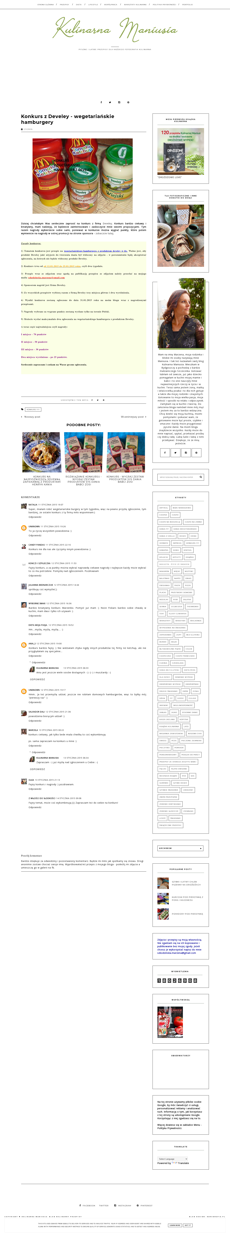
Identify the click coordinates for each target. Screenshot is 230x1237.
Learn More (175, 1225)
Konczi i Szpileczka (40, 563)
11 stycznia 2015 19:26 (53, 526)
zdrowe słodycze (169, 811)
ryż (184, 776)
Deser (182, 536)
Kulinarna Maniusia (47, 668)
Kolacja (163, 557)
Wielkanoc (196, 621)
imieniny (163, 705)
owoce (163, 741)
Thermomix (193, 607)
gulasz (192, 698)
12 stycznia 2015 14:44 (66, 585)
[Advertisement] (115, 77)
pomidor (179, 748)
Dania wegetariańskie (185, 529)
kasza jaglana (167, 719)
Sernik (162, 607)
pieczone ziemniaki (191, 741)
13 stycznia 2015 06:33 (76, 668)
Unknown (34, 526)
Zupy (178, 635)
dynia (196, 691)
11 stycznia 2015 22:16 (58, 544)
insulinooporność (183, 705)
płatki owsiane (179, 769)
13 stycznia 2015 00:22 (51, 730)
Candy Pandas (37, 544)
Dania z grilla (167, 536)
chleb (189, 649)
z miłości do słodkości (42, 798)
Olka (31, 780)
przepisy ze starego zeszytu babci (177, 762)
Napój (177, 578)
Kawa (176, 550)
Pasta (177, 585)
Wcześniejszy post (132, 416)
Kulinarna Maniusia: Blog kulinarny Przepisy (52, 1216)
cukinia (163, 663)
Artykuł (163, 508)
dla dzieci (164, 677)
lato (186, 726)
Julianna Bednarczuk (41, 585)
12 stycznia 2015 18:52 (61, 625)
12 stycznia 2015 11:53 (64, 563)
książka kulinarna (169, 726)
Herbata (163, 543)
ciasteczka (165, 656)
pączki (162, 769)
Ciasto (175, 515)
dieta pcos (189, 670)
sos (192, 776)
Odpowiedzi (38, 662)
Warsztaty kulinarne (135, 5)
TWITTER (104, 1205)
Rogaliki (163, 600)
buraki (162, 642)
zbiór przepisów (168, 797)
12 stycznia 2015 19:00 (49, 643)
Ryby (175, 600)
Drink (194, 536)
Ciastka (163, 515)
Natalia (33, 504)
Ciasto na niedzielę (169, 522)
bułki (174, 642)
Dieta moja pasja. (38, 625)
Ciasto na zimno (193, 522)
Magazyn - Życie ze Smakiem (174, 564)
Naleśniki (164, 578)
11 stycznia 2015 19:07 (50, 504)
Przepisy (64, 5)
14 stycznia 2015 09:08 (68, 798)
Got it (188, 1225)
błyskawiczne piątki (170, 649)
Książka (190, 557)
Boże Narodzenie (182, 508)
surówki (163, 783)
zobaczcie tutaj (104, 233)
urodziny (188, 790)
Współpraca (110, 5)
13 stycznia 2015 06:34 (76, 758)
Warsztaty (165, 621)
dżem (162, 698)
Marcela (33, 730)
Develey (107, 223)
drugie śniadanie (168, 691)
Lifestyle (93, 5)
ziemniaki (188, 811)
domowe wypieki (184, 677)
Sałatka (187, 600)
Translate (183, 1163)
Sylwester (176, 607)
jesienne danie (190, 712)
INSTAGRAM (124, 1205)
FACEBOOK (89, 1205)
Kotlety (177, 557)
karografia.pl (216, 1216)
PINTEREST (147, 1205)
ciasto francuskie (185, 656)
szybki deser (180, 783)
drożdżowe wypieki (170, 684)
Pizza (188, 585)
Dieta (79, 5)
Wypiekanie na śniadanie (172, 628)
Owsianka (164, 585)
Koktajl (188, 550)
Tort (161, 614)
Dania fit (164, 529)
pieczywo (164, 748)
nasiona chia (195, 734)
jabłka (162, 712)
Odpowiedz (35, 516)
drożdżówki (192, 684)
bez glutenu (193, 635)
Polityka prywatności (164, 5)
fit (171, 698)
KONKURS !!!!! (33, 410)
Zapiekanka (165, 635)
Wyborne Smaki (37, 603)
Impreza (177, 543)
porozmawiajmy (168, 755)
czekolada (178, 663)
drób (185, 691)
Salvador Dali (37, 711)
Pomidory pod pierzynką (187, 914)
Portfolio (187, 5)
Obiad (188, 578)
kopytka (184, 719)
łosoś (162, 818)
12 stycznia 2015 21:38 (58, 711)
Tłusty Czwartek (178, 614)
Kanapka (163, 550)
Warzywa (180, 621)
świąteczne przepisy (170, 825)
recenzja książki (168, 776)
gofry (180, 698)
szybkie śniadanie (168, 790)
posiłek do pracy (190, 755)
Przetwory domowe (181, 592)
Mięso (177, 571)
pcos (173, 741)
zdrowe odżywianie (170, 804)
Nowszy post (32, 416)
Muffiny (189, 571)
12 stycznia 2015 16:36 (59, 603)
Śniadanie (175, 818)
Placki (162, 592)
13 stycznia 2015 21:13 (47, 780)
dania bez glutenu (169, 670)
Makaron (164, 571)
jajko (174, 712)
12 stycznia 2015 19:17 (53, 690)
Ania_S (32, 643)
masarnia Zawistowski (171, 734)
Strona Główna (45, 5)
